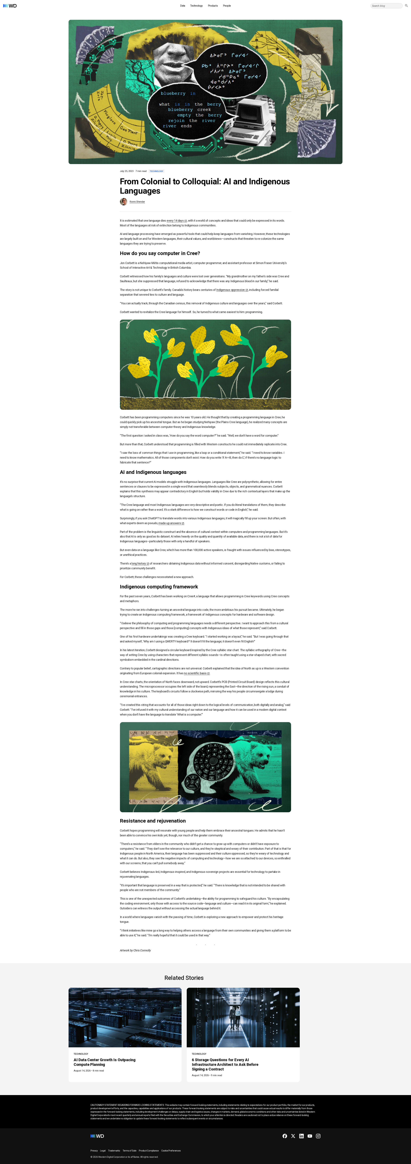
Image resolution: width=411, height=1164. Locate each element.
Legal (102, 1150)
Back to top (396, 1160)
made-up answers (169, 523)
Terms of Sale (129, 1150)
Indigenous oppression (230, 289)
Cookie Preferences (171, 1150)
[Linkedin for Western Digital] (301, 1136)
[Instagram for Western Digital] (318, 1136)
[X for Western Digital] (293, 1136)
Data (182, 5)
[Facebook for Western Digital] (285, 1136)
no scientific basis (195, 673)
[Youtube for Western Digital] (310, 1136)
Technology (196, 5)
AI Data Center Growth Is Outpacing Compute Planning (105, 1062)
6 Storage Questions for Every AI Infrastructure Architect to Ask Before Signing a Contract (225, 1064)
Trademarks (114, 1150)
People (227, 5)
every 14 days (175, 220)
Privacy (94, 1150)
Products (213, 5)
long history (138, 563)
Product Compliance (149, 1150)
